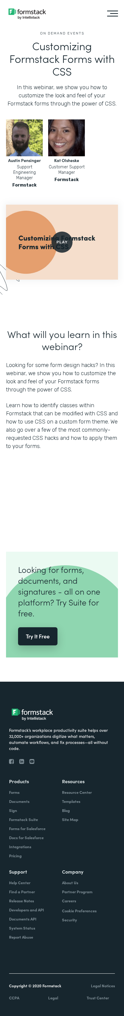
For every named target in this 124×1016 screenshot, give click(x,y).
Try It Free (38, 636)
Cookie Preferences (79, 911)
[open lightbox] (62, 242)
